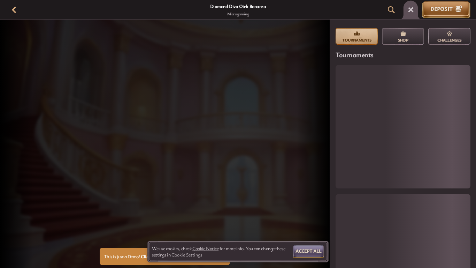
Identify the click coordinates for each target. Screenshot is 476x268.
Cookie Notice (205, 248)
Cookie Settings (186, 255)
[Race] (410, 9)
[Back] (14, 9)
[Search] (391, 9)
